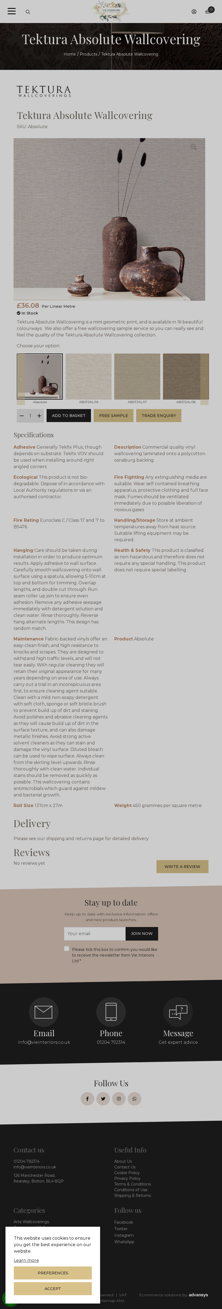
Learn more (26, 1260)
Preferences (53, 1273)
